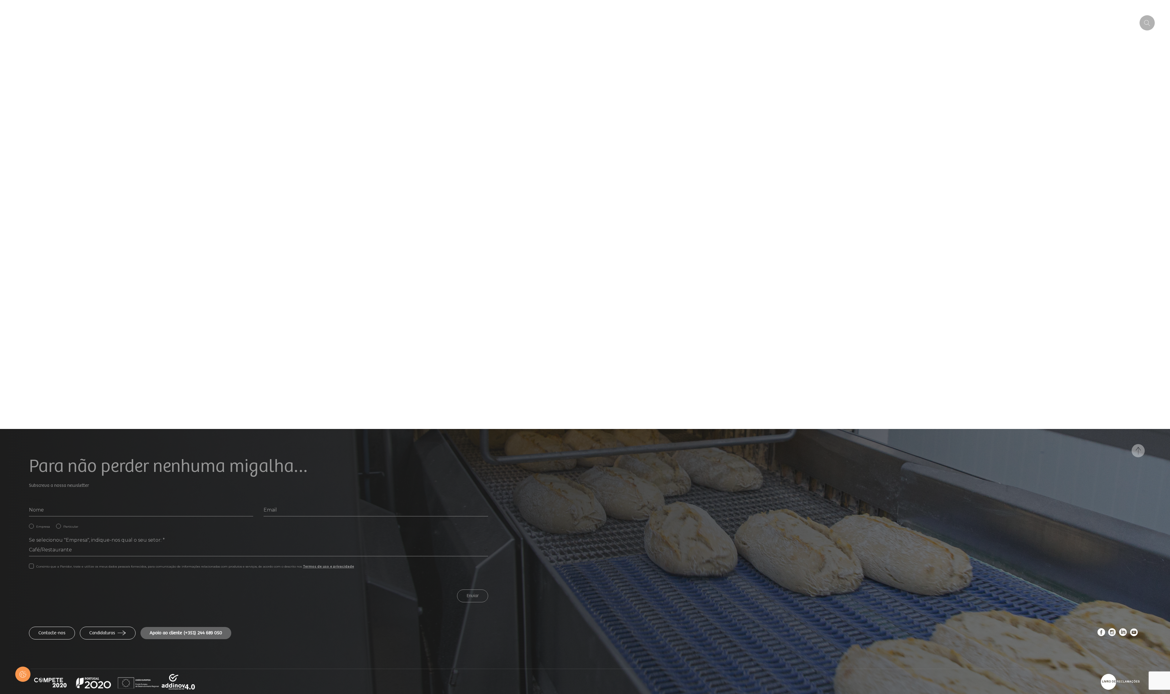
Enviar (472, 595)
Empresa (43, 527)
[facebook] (1101, 634)
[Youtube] (1134, 634)
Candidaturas (102, 633)
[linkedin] (1123, 634)
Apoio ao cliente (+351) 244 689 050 (186, 633)
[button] (22, 674)
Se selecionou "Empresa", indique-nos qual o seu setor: (97, 540)
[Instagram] (1112, 634)
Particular (70, 527)
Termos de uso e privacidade (328, 566)
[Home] (55, 22)
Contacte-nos (52, 633)
